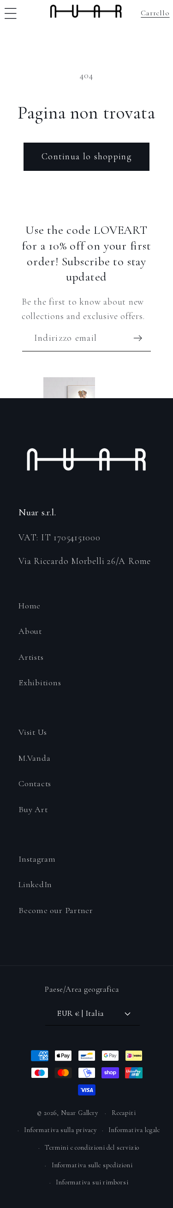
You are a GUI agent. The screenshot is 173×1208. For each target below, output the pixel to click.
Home (29, 606)
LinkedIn (35, 884)
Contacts (34, 783)
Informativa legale (134, 1130)
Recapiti (124, 1113)
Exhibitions (39, 682)
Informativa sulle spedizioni (92, 1165)
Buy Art (33, 809)
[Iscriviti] (138, 338)
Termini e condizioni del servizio (92, 1148)
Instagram (37, 859)
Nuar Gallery (79, 1113)
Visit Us (32, 732)
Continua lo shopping (86, 156)
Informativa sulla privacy (60, 1130)
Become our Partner (55, 910)
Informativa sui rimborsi (92, 1182)
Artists (30, 657)
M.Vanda (34, 758)
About (30, 631)
